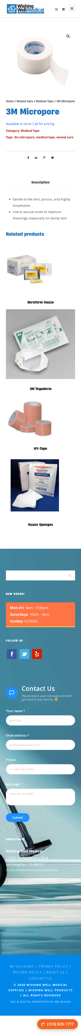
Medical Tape (44, 101)
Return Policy (27, 972)
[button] (68, 36)
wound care (65, 137)
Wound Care (25, 101)
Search (70, 575)
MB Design (63, 1001)
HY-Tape (40, 448)
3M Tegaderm (41, 389)
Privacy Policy (53, 966)
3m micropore (24, 137)
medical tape (45, 137)
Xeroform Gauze (40, 302)
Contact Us (40, 978)
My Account (22, 966)
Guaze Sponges (40, 524)
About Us (55, 972)
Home (10, 101)
